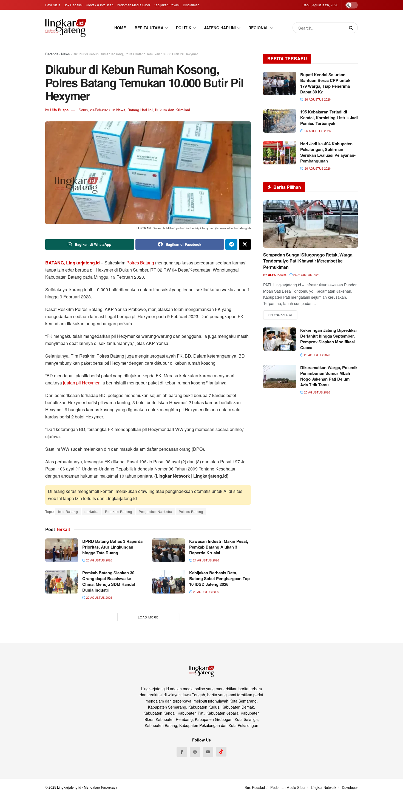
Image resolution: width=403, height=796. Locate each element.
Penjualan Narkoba (155, 511)
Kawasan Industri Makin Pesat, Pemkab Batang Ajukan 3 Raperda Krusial (218, 547)
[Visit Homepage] (65, 27)
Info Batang (68, 511)
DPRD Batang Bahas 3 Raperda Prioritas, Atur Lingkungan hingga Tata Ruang (112, 547)
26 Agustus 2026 (98, 560)
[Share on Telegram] (231, 244)
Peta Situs (52, 4)
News (65, 53)
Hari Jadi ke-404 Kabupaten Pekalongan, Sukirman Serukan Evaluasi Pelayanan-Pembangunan (328, 152)
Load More (148, 617)
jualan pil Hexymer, (81, 383)
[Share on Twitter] (245, 244)
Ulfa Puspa (59, 109)
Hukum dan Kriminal (172, 109)
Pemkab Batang (118, 511)
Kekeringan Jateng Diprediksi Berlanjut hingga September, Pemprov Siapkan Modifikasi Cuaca (328, 338)
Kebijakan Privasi (167, 4)
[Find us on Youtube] (208, 752)
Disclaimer (191, 4)
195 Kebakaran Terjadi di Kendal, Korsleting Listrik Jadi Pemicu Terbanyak (329, 117)
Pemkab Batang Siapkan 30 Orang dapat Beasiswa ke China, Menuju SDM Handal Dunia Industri (108, 581)
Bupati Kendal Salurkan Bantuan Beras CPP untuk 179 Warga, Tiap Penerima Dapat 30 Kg (325, 83)
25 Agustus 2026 (316, 355)
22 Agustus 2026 (98, 597)
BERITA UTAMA (149, 27)
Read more (280, 314)
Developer (350, 787)
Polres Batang (140, 262)
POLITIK (183, 27)
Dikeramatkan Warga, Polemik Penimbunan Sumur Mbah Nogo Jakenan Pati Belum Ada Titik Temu (328, 376)
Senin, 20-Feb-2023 (94, 109)
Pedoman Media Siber (133, 4)
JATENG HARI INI (220, 27)
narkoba (91, 511)
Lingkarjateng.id (69, 787)
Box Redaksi (73, 4)
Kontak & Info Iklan (99, 4)
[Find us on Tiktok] (221, 752)
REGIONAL (258, 27)
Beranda (51, 53)
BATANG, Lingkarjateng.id (72, 262)
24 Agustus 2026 (205, 560)
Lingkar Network (323, 787)
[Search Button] (352, 27)
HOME (120, 27)
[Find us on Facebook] (182, 752)
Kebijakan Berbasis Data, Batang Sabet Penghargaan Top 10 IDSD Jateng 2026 (219, 578)
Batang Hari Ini (140, 109)
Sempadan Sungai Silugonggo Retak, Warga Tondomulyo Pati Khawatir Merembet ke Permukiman (308, 261)
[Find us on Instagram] (195, 752)
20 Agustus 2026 (205, 591)
